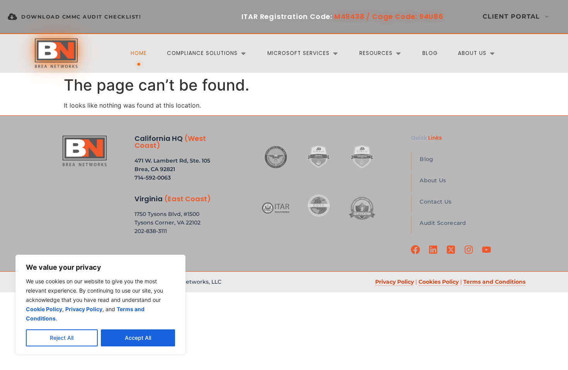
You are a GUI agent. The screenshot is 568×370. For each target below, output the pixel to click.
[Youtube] (487, 254)
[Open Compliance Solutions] (243, 53)
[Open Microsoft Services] (335, 53)
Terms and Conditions (494, 281)
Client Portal (511, 16)
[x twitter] (452, 254)
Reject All (61, 337)
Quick (426, 137)
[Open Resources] (398, 53)
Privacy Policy (394, 281)
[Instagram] (470, 254)
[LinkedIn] (434, 254)
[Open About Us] (492, 53)
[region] (100, 305)
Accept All (138, 337)
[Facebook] (416, 254)
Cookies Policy (438, 281)
